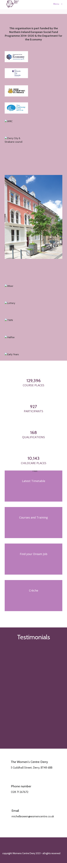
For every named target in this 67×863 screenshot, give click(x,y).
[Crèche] (33, 595)
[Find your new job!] (33, 559)
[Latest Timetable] (33, 486)
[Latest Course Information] (33, 522)
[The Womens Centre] (11, 4)
